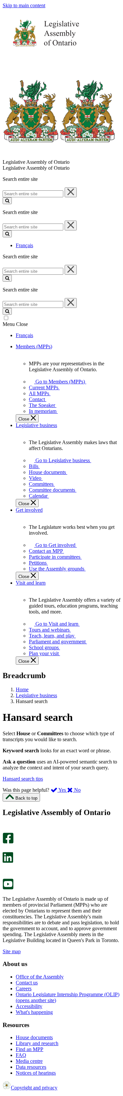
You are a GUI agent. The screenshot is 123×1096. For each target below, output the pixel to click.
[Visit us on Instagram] (6, 829)
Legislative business (36, 695)
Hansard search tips (23, 779)
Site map (12, 951)
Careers (23, 988)
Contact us (27, 982)
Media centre (29, 1061)
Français (24, 245)
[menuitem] (59, 381)
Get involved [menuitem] (29, 510)
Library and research (37, 1043)
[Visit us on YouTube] (8, 888)
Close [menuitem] (24, 419)
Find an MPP (29, 1049)
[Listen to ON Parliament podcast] (6, 869)
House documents (34, 1037)
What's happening (34, 1012)
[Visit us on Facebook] (8, 842)
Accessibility (29, 1006)
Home (22, 689)
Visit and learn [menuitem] (31, 583)
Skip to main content (24, 5)
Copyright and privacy (34, 1087)
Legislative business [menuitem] (36, 425)
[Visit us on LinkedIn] (8, 861)
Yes (62, 790)
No (77, 790)
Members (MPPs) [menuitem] (34, 346)
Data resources (31, 1067)
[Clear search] (71, 192)
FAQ (21, 1055)
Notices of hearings (36, 1073)
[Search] (7, 200)
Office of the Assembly (40, 976)
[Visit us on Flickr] (6, 875)
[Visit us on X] (6, 849)
